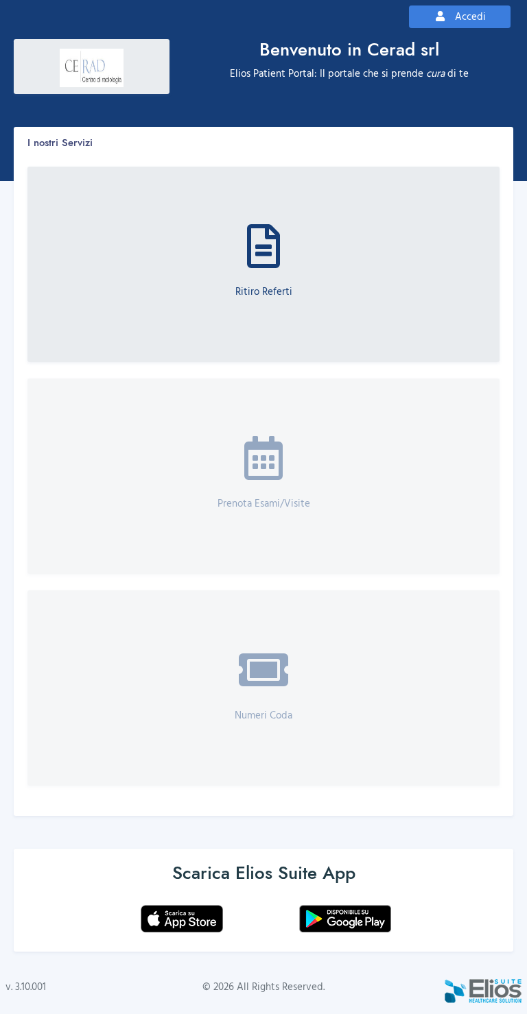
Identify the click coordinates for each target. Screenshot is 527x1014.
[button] (263, 264)
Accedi (477, 16)
